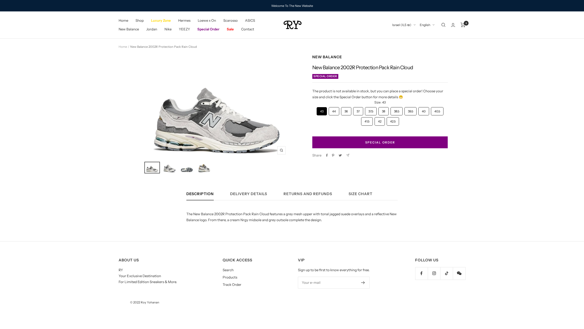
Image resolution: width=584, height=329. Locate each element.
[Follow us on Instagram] (434, 273)
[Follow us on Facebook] (421, 273)
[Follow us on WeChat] (459, 273)
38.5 (397, 110)
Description (200, 194)
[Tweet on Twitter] (340, 155)
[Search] (443, 25)
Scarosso (230, 20)
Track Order (232, 284)
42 (380, 120)
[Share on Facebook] (327, 155)
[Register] (363, 282)
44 (334, 110)
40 (424, 110)
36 (346, 110)
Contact (247, 29)
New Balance (129, 29)
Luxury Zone (161, 20)
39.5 (410, 110)
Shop (140, 20)
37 (358, 110)
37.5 (371, 110)
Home (123, 20)
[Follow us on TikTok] (446, 273)
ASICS (250, 20)
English (425, 25)
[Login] (453, 25)
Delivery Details (248, 194)
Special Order (208, 29)
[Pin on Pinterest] (333, 155)
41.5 (367, 120)
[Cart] (463, 25)
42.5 (393, 120)
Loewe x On (207, 20)
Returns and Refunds (308, 194)
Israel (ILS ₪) (401, 25)
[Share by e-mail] (347, 155)
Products (230, 277)
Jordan (151, 29)
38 (384, 110)
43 (322, 110)
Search (228, 270)
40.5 (437, 110)
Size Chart (361, 194)
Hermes (184, 20)
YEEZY (184, 29)
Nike (168, 29)
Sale (230, 29)
